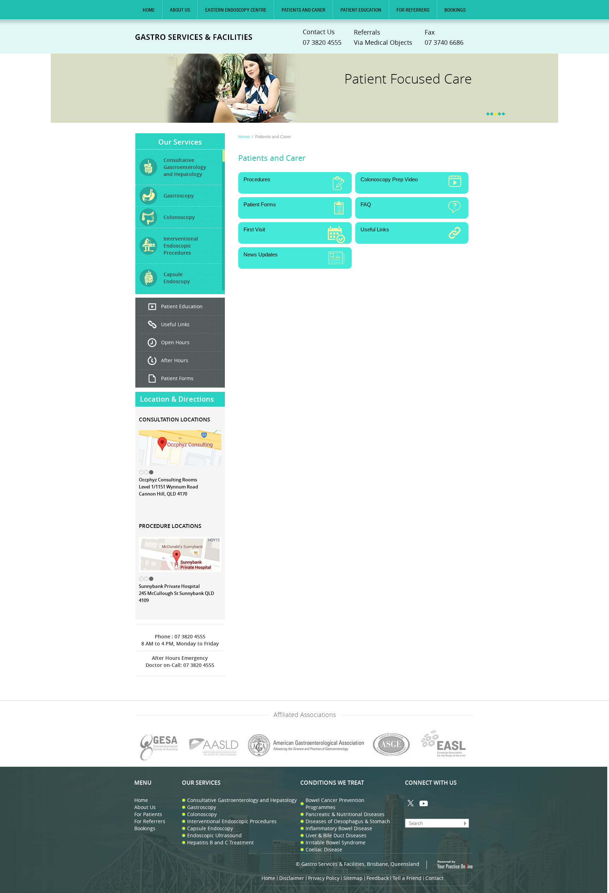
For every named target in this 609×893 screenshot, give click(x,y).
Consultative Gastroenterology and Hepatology (242, 800)
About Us (180, 9)
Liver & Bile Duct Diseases (336, 835)
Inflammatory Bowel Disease (339, 828)
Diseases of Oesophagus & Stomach (348, 821)
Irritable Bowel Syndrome (335, 842)
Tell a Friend (407, 878)
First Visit (254, 229)
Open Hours (175, 342)
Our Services (180, 142)
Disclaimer (291, 878)
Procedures (257, 179)
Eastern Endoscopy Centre (235, 9)
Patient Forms (177, 378)
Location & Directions (177, 399)
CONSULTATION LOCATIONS (174, 419)
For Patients (148, 814)
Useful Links (175, 324)
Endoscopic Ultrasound (214, 835)
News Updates (261, 254)
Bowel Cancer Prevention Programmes (335, 803)
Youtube (423, 803)
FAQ (366, 204)
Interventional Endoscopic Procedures (232, 821)
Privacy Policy (323, 878)
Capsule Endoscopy (210, 828)
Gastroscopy (201, 807)
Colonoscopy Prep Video (389, 179)
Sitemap (353, 878)
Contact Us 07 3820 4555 (322, 37)
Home (149, 9)
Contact (434, 878)
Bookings (455, 9)
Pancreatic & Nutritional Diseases (345, 814)
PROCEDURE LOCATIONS (170, 526)
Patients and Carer (303, 9)
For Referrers (412, 9)
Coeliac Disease (324, 849)
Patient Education (360, 9)
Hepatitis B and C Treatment (220, 842)
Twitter (411, 803)
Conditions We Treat (332, 782)
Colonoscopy (202, 814)
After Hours (174, 360)
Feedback (378, 878)
